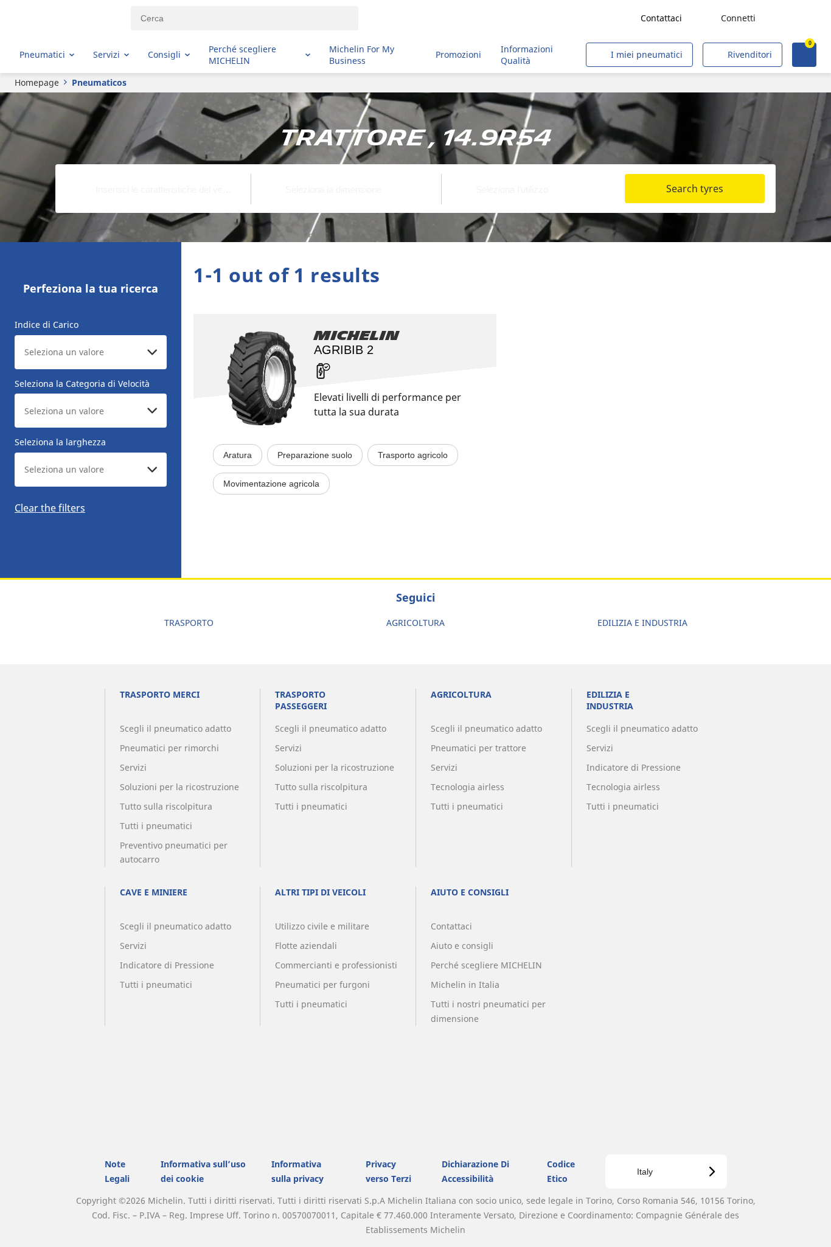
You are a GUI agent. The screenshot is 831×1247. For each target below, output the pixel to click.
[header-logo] (67, 18)
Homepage (37, 82)
